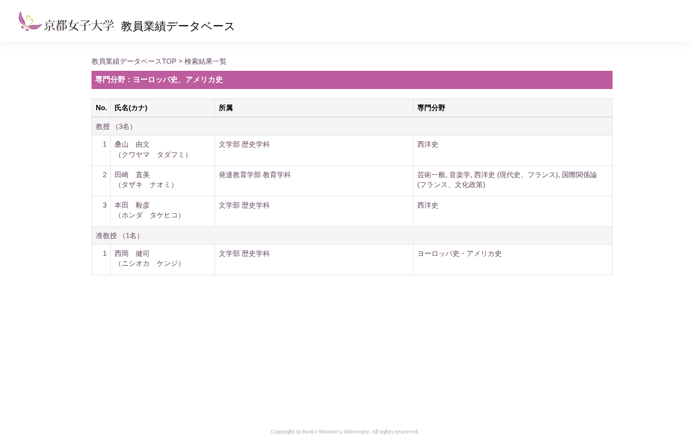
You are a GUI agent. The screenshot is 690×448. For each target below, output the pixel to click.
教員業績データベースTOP (134, 61)
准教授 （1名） (120, 235)
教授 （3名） (116, 126)
